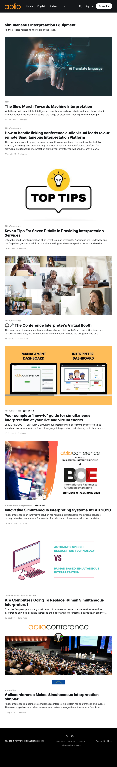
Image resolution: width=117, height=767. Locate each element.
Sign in (89, 6)
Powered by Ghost (104, 741)
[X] (67, 736)
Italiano (54, 6)
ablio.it (82, 741)
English (41, 6)
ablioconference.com (71, 745)
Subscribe (104, 6)
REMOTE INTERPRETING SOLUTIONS (21, 741)
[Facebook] (72, 736)
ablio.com (60, 741)
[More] (64, 6)
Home (29, 6)
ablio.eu (71, 741)
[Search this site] (80, 6)
